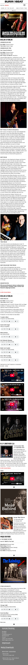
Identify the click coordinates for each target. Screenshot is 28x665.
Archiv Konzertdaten (5, 292)
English (7, 5)
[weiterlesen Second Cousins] (14, 487)
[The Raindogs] (13, 583)
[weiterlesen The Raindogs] (14, 624)
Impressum (6, 643)
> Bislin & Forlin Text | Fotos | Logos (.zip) (8, 654)
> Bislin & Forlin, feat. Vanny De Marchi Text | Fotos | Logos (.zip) (10, 658)
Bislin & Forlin (6, 39)
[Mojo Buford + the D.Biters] (13, 514)
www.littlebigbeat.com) (17, 312)
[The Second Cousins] (13, 440)
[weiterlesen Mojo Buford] (14, 555)
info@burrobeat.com (8, 640)
